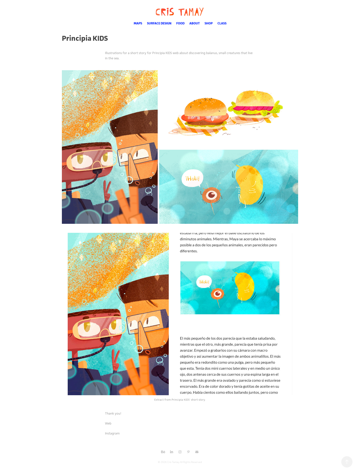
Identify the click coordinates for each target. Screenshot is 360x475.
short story (198, 399)
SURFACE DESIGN (159, 23)
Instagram (112, 433)
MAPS (138, 23)
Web (108, 423)
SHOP (209, 23)
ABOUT (194, 23)
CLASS (222, 23)
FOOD (180, 23)
